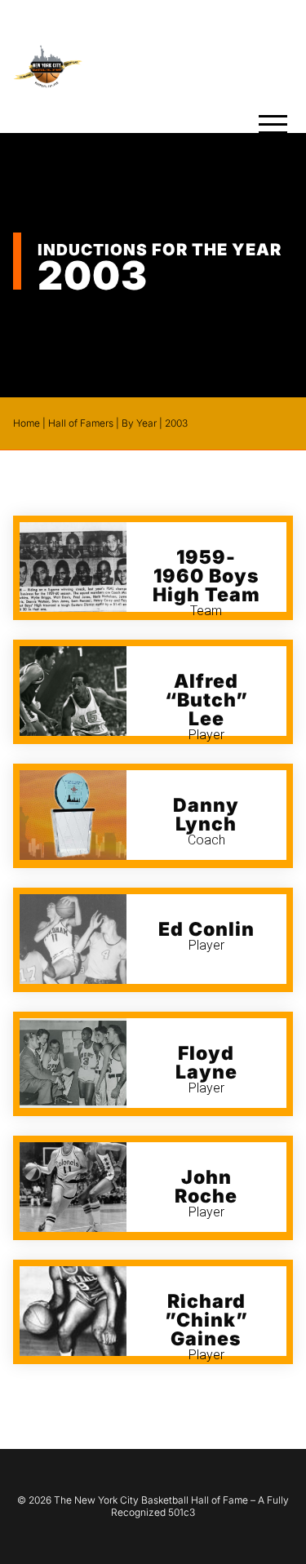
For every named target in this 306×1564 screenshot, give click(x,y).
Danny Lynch (206, 814)
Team (206, 610)
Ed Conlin (206, 929)
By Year (139, 423)
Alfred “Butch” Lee (206, 700)
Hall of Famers (80, 423)
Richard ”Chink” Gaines (206, 1320)
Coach (206, 840)
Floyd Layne (206, 1062)
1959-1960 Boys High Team (206, 576)
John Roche (206, 1186)
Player (206, 734)
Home (26, 423)
